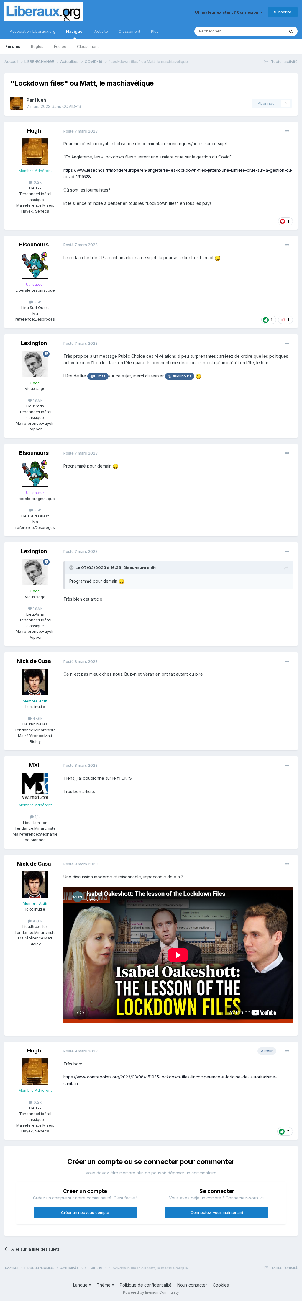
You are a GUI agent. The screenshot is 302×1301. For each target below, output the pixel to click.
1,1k (37, 816)
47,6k (37, 718)
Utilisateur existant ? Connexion (227, 12)
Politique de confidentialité (146, 1284)
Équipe (60, 46)
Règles (37, 46)
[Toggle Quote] (72, 567)
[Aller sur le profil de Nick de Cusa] (35, 682)
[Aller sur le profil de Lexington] (35, 364)
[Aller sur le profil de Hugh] (16, 103)
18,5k (37, 400)
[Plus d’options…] (287, 131)
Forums (12, 46)
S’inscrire (282, 11)
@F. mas (98, 376)
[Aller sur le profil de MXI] (35, 786)
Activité (101, 31)
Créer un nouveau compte (85, 1212)
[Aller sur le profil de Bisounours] (35, 265)
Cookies (221, 1284)
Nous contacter (192, 1284)
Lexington (34, 343)
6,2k (37, 182)
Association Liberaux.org (32, 31)
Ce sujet (269, 31)
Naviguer (75, 31)
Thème (104, 1284)
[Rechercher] (291, 31)
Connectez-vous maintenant (217, 1212)
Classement (88, 46)
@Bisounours (179, 376)
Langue (81, 1284)
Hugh (40, 99)
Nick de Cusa (34, 661)
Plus (155, 31)
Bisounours (34, 244)
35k (37, 302)
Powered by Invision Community (151, 1292)
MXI (34, 765)
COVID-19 (71, 106)
